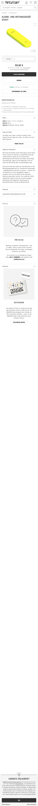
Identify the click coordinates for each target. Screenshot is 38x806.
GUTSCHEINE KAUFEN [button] (19, 322)
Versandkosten (26, 67)
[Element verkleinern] (31, 51)
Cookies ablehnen (6, 804)
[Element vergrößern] (34, 51)
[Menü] (2, 2)
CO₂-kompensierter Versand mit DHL (19, 69)
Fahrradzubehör (13, 13)
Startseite (4, 13)
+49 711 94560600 (14, 257)
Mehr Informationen (31, 804)
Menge (9, 59)
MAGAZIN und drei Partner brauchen (12, 782)
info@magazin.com (19, 259)
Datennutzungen (19, 783)
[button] (35, 24)
